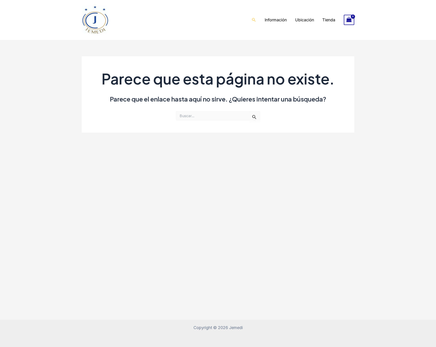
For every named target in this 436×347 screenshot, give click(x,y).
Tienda (328, 19)
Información (276, 19)
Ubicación (304, 19)
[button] (254, 20)
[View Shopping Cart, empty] (349, 20)
